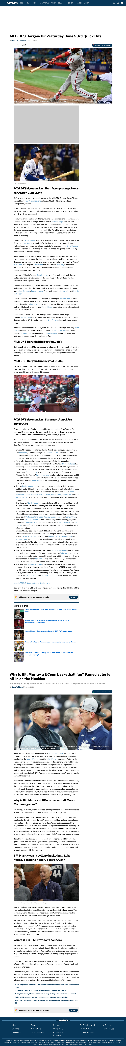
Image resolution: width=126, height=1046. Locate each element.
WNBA (53, 3)
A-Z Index (107, 1025)
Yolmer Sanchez (31, 494)
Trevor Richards (68, 464)
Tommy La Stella (32, 522)
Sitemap (15, 1029)
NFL (21, 3)
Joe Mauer (23, 453)
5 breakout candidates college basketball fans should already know (40, 990)
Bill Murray (52, 759)
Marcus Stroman (35, 564)
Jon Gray (60, 265)
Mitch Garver (59, 330)
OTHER (70, 3)
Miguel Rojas (46, 307)
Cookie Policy (17, 1032)
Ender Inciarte (37, 291)
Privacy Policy (85, 1029)
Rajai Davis (64, 553)
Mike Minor (38, 265)
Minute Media (13, 1040)
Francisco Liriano (59, 550)
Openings (56, 1025)
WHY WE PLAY (44, 3)
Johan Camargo (24, 291)
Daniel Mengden (28, 486)
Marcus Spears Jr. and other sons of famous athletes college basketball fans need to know (47, 986)
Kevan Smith (56, 494)
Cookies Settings (87, 1032)
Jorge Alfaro (71, 517)
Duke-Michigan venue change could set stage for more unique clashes (41, 997)
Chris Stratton (72, 246)
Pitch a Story (58, 1029)
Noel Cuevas (53, 320)
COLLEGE (61, 3)
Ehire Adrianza (25, 333)
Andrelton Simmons (50, 575)
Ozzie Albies (64, 291)
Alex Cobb (18, 265)
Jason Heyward (64, 522)
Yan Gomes (39, 559)
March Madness (33, 759)
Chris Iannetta (31, 472)
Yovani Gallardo (52, 453)
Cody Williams (17, 687)
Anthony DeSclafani (33, 520)
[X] (114, 3)
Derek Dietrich (36, 304)
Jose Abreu (66, 494)
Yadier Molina (66, 536)
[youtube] (122, 3)
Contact (34, 1025)
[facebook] (110, 3)
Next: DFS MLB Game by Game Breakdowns (32, 583)
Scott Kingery (44, 517)
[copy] (25, 45)
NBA (34, 3)
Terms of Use (108, 1029)
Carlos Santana (31, 517)
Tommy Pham (21, 539)
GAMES (79, 3)
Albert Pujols (32, 575)
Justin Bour (36, 481)
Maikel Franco (56, 517)
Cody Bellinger (43, 275)
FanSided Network (87, 1025)
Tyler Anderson (42, 475)
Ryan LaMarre (51, 333)
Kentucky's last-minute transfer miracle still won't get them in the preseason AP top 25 (46, 1002)
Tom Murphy (25, 317)
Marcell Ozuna (54, 536)
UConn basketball (56, 753)
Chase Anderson (29, 536)
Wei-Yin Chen (65, 299)
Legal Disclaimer (38, 1032)
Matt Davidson (44, 494)
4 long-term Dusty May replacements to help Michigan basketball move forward (45, 994)
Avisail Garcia (21, 497)
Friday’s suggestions (32, 201)
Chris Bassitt (30, 240)
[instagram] (118, 3)
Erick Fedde (33, 503)
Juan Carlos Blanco (19, 40)
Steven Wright (58, 222)
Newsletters (36, 1029)
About (14, 1025)
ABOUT (86, 3)
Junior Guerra (26, 243)
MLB (28, 3)
